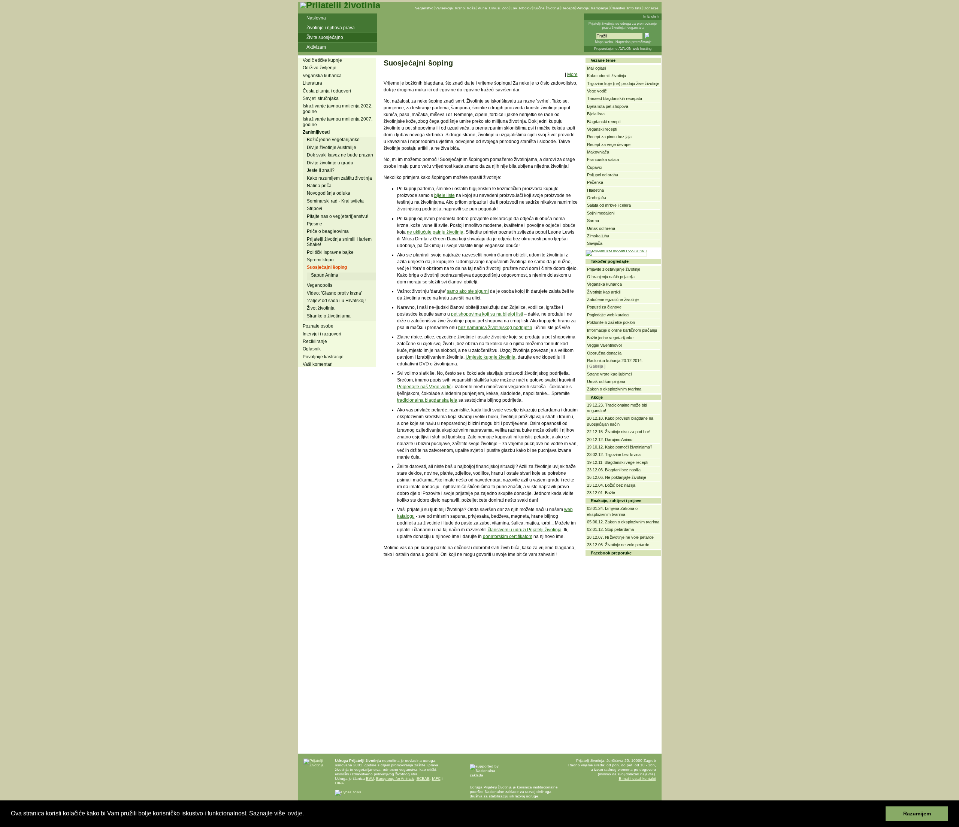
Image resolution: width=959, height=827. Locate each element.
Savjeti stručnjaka (321, 98)
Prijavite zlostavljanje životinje (613, 269)
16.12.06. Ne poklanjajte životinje (616, 477)
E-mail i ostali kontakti (637, 778)
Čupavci (594, 167)
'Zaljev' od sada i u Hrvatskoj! (336, 300)
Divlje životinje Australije (331, 147)
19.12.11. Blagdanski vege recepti (617, 462)
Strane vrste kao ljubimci (609, 374)
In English (651, 16)
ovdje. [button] (296, 813)
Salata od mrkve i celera (609, 205)
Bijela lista (596, 114)
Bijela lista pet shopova (607, 106)
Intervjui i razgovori (322, 334)
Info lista (634, 8)
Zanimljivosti (316, 132)
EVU (370, 778)
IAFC (436, 778)
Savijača (594, 243)
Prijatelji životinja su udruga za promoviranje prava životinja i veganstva (623, 26)
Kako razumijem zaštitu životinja (339, 178)
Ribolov (525, 8)
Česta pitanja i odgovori (327, 91)
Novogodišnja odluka (328, 193)
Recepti (568, 8)
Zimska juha (598, 236)
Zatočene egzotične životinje (613, 299)
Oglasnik (312, 349)
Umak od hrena (601, 228)
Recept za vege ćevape (608, 144)
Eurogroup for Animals (395, 778)
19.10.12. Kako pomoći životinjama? (619, 447)
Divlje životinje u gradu (330, 162)
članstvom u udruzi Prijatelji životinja (525, 529)
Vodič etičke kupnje (322, 60)
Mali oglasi (596, 68)
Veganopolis (319, 285)
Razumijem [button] (917, 814)
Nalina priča (319, 185)
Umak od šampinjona (606, 381)
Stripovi (314, 208)
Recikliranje (315, 341)
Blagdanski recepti (603, 121)
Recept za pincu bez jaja (609, 136)
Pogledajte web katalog (608, 315)
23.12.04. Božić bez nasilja (611, 485)
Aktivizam (316, 47)
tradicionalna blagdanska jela (427, 400)
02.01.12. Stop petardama (610, 529)
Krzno (460, 8)
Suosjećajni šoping (327, 267)
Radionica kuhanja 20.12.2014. (615, 360)
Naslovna (316, 18)
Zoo (505, 8)
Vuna (482, 8)
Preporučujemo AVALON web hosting (622, 49)
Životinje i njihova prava (330, 27)
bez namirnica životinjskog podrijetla (495, 327)
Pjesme (314, 223)
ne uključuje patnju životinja (435, 232)
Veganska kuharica (322, 75)
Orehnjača (596, 197)
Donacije (651, 8)
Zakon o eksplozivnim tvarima (614, 389)
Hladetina (595, 190)
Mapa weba (604, 42)
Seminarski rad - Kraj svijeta (335, 201)
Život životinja (321, 308)
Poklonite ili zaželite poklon (611, 322)
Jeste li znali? (321, 170)
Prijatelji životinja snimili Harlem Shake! (339, 242)
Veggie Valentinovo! (604, 345)
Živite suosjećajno (324, 37)
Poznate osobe (318, 326)
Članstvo (617, 8)
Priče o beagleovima (328, 231)
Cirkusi (494, 8)
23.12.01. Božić (601, 492)
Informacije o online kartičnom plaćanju (622, 330)
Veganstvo (424, 8)
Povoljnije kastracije (323, 356)
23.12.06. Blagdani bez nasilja (614, 470)
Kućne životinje (546, 8)
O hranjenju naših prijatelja (611, 276)
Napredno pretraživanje (633, 42)
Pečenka (595, 182)
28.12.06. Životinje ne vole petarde (618, 544)
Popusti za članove (604, 307)
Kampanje (599, 8)
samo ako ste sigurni (468, 291)
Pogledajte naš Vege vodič (424, 386)
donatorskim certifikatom (507, 536)
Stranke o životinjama (329, 316)
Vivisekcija (444, 8)
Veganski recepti (602, 129)
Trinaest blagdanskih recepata (614, 98)
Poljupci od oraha (602, 175)
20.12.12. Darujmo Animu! (610, 439)
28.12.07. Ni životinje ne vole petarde (620, 537)
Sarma (593, 220)
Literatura (312, 83)
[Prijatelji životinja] (340, 5)
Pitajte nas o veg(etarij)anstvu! (337, 216)
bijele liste (444, 195)
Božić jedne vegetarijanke (333, 139)
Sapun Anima (324, 275)
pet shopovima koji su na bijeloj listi (487, 314)
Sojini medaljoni (600, 213)
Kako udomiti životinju (606, 75)
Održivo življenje (319, 67)
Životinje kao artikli (603, 292)
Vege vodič (597, 91)
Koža (471, 8)
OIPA (339, 783)
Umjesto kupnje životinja (490, 357)
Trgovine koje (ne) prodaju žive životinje (623, 83)
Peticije (583, 8)
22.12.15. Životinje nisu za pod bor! (618, 431)
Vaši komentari (318, 364)
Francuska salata (603, 159)
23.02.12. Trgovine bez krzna (614, 454)
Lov (514, 8)
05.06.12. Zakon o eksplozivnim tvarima (623, 522)
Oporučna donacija (604, 353)
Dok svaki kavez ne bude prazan (340, 155)
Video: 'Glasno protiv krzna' (334, 293)
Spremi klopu (320, 259)
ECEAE (423, 778)
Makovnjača (598, 152)
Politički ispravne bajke (330, 252)
